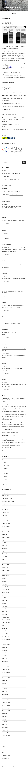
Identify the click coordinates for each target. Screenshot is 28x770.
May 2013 (4, 556)
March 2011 (5, 609)
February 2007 (5, 697)
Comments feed (6, 755)
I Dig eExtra (4, 468)
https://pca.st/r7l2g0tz (15, 323)
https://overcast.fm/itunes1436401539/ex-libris (13, 278)
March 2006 (5, 727)
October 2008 (5, 642)
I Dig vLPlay (5, 479)
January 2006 (5, 732)
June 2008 (4, 653)
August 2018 (5, 534)
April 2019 (4, 515)
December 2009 (6, 620)
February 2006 (5, 730)
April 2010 (4, 611)
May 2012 (4, 581)
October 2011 (5, 595)
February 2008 (5, 664)
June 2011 (4, 600)
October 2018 (5, 529)
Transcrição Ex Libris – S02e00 (9, 498)
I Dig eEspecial (5, 465)
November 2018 (6, 526)
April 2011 (4, 606)
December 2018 (6, 523)
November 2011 (6, 592)
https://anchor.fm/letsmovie (16, 194)
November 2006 (6, 705)
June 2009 (4, 625)
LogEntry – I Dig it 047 (7, 129)
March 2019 (5, 518)
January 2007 (5, 699)
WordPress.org (5, 758)
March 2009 (5, 633)
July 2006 (4, 716)
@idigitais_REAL (6, 126)
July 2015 (4, 542)
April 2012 (4, 584)
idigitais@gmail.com (10, 124)
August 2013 (5, 553)
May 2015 (4, 548)
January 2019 (5, 520)
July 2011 (4, 597)
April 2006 (4, 724)
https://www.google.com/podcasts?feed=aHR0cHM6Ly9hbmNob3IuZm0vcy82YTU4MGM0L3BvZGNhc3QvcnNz (14, 249)
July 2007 (4, 683)
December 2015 (6, 537)
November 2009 (6, 622)
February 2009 (5, 636)
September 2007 (6, 677)
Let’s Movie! (5, 484)
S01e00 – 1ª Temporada (7, 495)
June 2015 (4, 545)
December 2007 (6, 669)
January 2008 (5, 666)
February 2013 (5, 564)
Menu (14, 13)
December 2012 (6, 570)
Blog (3, 460)
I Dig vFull (4, 476)
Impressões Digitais (13, 8)
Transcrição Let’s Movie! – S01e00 (10, 493)
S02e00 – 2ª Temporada (8, 501)
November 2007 (6, 672)
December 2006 (6, 702)
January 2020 (5, 512)
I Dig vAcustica (5, 471)
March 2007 (5, 694)
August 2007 (5, 680)
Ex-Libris (4, 462)
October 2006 (5, 708)
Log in (3, 750)
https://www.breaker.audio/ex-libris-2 (16, 220)
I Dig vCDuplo (5, 473)
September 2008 (6, 644)
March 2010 (5, 614)
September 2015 (6, 540)
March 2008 (5, 661)
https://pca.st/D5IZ (12, 320)
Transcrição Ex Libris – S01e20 (9, 504)
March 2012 (5, 587)
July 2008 (4, 650)
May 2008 (4, 655)
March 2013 (5, 562)
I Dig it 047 (5, 89)
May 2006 (4, 721)
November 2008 (6, 639)
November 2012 (6, 573)
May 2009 (4, 628)
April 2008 (4, 658)
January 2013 (5, 567)
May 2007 (4, 688)
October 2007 (5, 675)
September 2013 (6, 551)
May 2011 (4, 603)
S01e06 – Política (7, 24)
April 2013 (4, 559)
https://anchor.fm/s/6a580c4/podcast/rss (12, 173)
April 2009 (4, 631)
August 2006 (5, 713)
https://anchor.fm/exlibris (14, 191)
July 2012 (4, 578)
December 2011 (6, 589)
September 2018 (6, 531)
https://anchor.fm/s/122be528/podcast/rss (12, 179)
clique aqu (11, 82)
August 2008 (5, 647)
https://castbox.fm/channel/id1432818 (11, 235)
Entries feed (5, 752)
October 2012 (5, 575)
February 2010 (5, 617)
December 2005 (6, 735)
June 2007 (4, 686)
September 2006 (6, 710)
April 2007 (4, 691)
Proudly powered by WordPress (9, 766)
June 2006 (4, 719)
